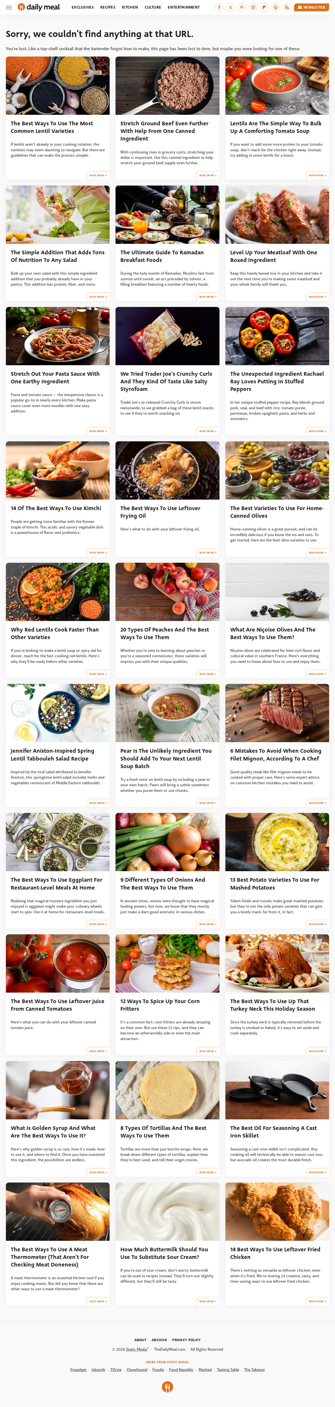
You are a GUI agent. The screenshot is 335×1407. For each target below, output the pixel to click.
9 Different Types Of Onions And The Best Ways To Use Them (162, 883)
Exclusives (83, 7)
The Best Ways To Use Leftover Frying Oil (160, 512)
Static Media (136, 1349)
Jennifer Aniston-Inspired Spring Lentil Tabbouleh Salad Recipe (52, 754)
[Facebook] (219, 7)
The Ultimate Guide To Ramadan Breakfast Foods (162, 256)
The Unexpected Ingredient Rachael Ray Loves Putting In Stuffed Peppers (277, 381)
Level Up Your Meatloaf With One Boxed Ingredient (273, 256)
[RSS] (287, 7)
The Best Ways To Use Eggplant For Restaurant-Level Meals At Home (56, 883)
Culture (153, 7)
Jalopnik (98, 1369)
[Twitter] (230, 7)
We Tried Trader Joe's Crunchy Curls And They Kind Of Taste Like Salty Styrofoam (166, 381)
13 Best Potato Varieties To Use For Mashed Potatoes (274, 883)
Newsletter (314, 7)
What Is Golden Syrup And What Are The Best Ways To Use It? (53, 1131)
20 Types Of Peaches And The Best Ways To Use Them (164, 633)
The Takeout (254, 1369)
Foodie (158, 1369)
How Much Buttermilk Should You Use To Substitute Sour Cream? (164, 1253)
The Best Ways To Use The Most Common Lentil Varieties (52, 127)
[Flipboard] (264, 7)
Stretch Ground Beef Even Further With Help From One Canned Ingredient (164, 131)
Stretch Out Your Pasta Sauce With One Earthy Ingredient (55, 377)
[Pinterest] (242, 7)
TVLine (116, 1369)
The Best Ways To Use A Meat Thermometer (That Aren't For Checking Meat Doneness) (50, 1257)
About (140, 1340)
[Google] (275, 7)
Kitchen (130, 7)
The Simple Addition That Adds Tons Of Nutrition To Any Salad (57, 256)
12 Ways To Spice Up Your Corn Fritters (160, 1005)
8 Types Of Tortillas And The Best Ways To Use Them (163, 1131)
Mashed (205, 1369)
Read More (97, 175)
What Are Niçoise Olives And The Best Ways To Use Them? (273, 633)
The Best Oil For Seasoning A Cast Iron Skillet (273, 1131)
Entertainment (184, 7)
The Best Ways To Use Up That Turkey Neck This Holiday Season (272, 1005)
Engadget (78, 1369)
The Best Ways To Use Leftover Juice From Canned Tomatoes (57, 1005)
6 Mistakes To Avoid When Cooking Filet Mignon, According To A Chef (276, 754)
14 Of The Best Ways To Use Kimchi (56, 508)
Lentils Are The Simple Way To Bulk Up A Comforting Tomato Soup (276, 127)
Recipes (107, 7)
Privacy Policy (186, 1340)
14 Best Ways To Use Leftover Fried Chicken (275, 1253)
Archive (159, 1340)
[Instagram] (253, 7)
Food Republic (181, 1369)
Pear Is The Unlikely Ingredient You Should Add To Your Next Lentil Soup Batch (166, 758)
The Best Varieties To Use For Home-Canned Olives (277, 512)
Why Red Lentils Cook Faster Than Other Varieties (55, 633)
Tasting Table (228, 1369)
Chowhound (137, 1369)
